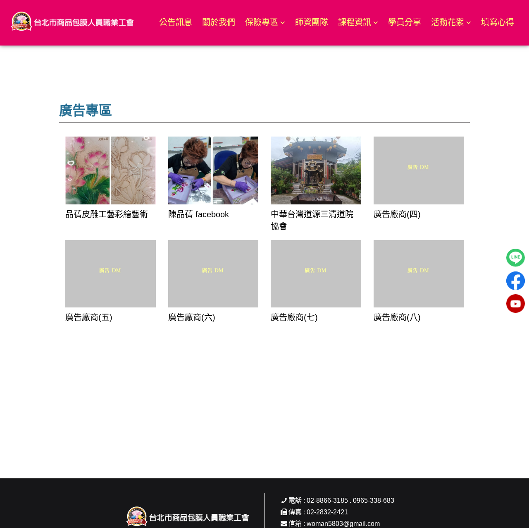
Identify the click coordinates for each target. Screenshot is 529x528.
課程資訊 (354, 22)
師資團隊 (311, 22)
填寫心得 (497, 22)
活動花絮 (447, 22)
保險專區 (261, 22)
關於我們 (218, 22)
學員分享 (404, 22)
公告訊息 (175, 22)
